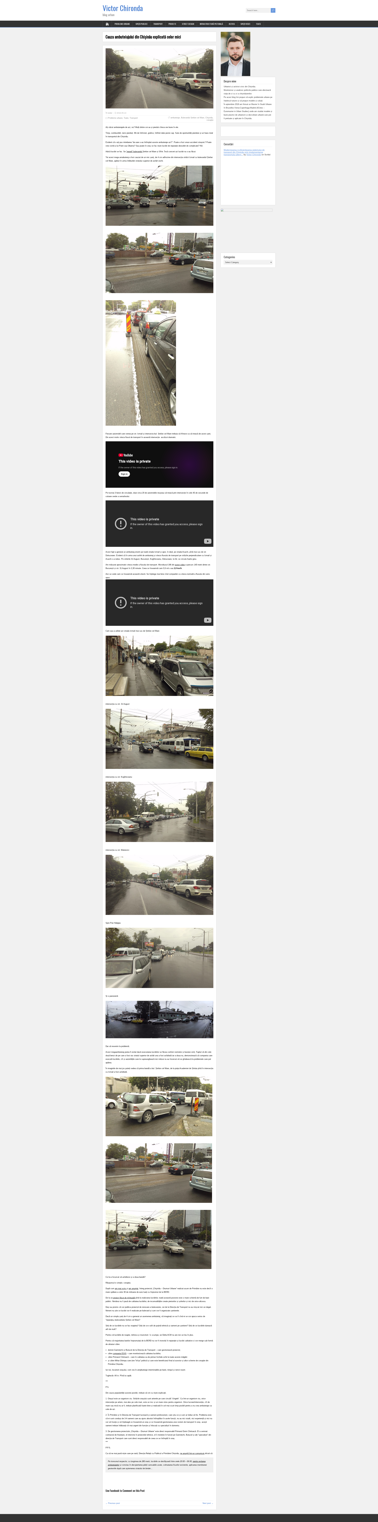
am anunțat (133, 1288)
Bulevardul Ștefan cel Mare (192, 118)
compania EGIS (119, 1353)
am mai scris (121, 1288)
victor (110, 113)
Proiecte (172, 23)
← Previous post (113, 1503)
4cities (232, 23)
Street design (188, 23)
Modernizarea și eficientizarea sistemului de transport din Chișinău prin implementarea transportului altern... (244, 152)
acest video (180, 565)
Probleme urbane (122, 23)
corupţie (210, 120)
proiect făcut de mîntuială (124, 1298)
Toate (258, 23)
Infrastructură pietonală (211, 23)
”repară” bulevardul (134, 151)
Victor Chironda (123, 8)
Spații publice (142, 23)
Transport (158, 23)
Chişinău (209, 118)
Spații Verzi (245, 23)
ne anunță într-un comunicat (192, 1453)
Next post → (208, 1503)
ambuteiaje (175, 118)
